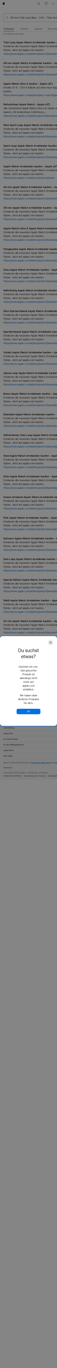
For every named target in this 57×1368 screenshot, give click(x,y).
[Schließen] (50, 642)
